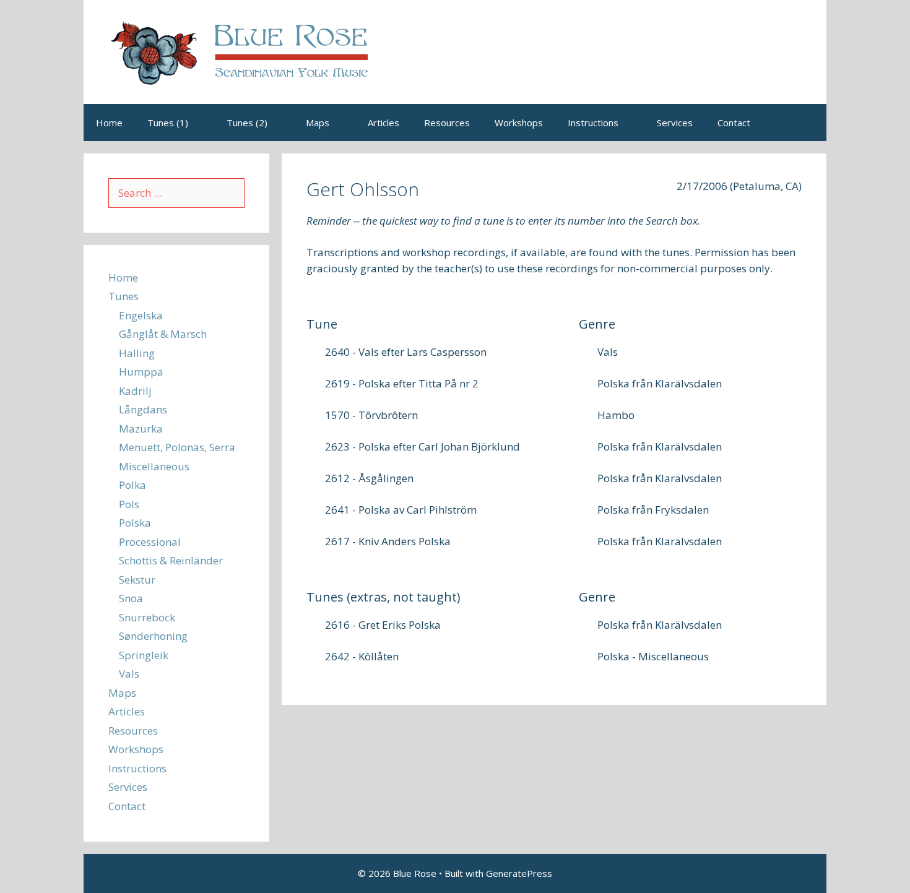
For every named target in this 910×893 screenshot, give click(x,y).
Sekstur (137, 579)
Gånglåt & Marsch (163, 334)
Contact (733, 122)
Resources (447, 122)
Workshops (519, 122)
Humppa (141, 372)
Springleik (143, 655)
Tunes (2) (247, 122)
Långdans (143, 409)
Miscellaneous (154, 466)
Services (675, 122)
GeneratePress (519, 873)
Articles (383, 122)
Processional (150, 542)
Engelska (141, 315)
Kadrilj (135, 391)
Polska (135, 523)
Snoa (131, 598)
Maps (317, 122)
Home (109, 122)
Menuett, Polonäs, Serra (177, 447)
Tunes (123, 296)
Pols (129, 504)
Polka (132, 485)
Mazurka (141, 428)
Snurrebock (147, 617)
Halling (137, 353)
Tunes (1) (167, 122)
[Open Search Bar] (808, 122)
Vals (129, 674)
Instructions (593, 122)
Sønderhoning (153, 636)
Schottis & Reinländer (171, 560)
